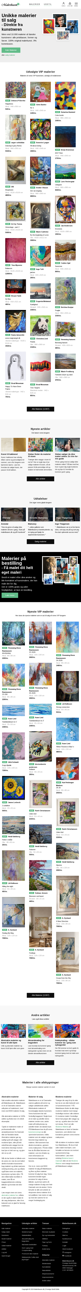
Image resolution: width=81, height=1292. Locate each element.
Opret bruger (6, 1256)
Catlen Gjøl (65, 263)
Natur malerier (47, 1228)
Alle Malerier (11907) (40, 409)
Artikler (4, 1249)
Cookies (65, 1232)
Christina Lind (42, 339)
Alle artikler (40, 479)
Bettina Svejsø (67, 307)
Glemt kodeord (67, 1249)
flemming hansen (68, 339)
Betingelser (66, 1228)
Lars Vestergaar (67, 181)
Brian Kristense (67, 150)
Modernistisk (46, 1263)
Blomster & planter (48, 1232)
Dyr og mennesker (48, 1235)
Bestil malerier (6, 1239)
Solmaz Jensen (41, 893)
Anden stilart (46, 1280)
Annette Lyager (42, 142)
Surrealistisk (46, 1267)
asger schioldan (17, 142)
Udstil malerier (6, 1245)
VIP (7, 100)
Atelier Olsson (42, 188)
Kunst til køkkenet (9, 454)
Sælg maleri (6, 1232)
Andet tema (46, 1249)
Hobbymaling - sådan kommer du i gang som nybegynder (65, 1042)
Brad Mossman (17, 383)
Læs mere (9, 595)
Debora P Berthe (18, 101)
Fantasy (45, 1245)
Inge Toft (40, 269)
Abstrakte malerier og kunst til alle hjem (11, 1041)
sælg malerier (10, 55)
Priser (4, 1242)
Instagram (67, 1252)
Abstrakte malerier (28, 1228)
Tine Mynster (16, 265)
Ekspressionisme (48, 1274)
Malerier (34, 4)
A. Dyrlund (12, 930)
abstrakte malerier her (10, 1195)
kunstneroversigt (35, 1132)
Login (64, 1245)
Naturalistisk (46, 1270)
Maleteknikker (26, 1235)
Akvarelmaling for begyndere (36, 1041)
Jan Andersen (66, 226)
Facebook (67, 1256)
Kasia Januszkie (17, 335)
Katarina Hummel (68, 112)
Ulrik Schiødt (13, 762)
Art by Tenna (16, 224)
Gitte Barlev (41, 105)
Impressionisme (47, 1277)
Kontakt (65, 1242)
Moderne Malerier (62, 1127)
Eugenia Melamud (43, 301)
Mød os (65, 1235)
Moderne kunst (27, 1232)
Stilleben (45, 1239)
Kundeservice (67, 1239)
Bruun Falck (16, 296)
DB (12, 187)
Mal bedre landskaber (29, 1244)
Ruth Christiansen (42, 811)
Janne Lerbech (14, 802)
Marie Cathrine (42, 232)
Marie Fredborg (67, 371)
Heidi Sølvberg (14, 836)
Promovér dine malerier (30, 1254)
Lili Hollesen (13, 883)
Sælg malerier (40, 541)
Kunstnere (5, 1235)
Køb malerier (6, 1228)
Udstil (48, 4)
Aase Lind (12, 719)
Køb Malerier (11, 50)
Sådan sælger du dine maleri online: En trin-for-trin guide (66, 456)
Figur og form (47, 1242)
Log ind (4, 1252)
